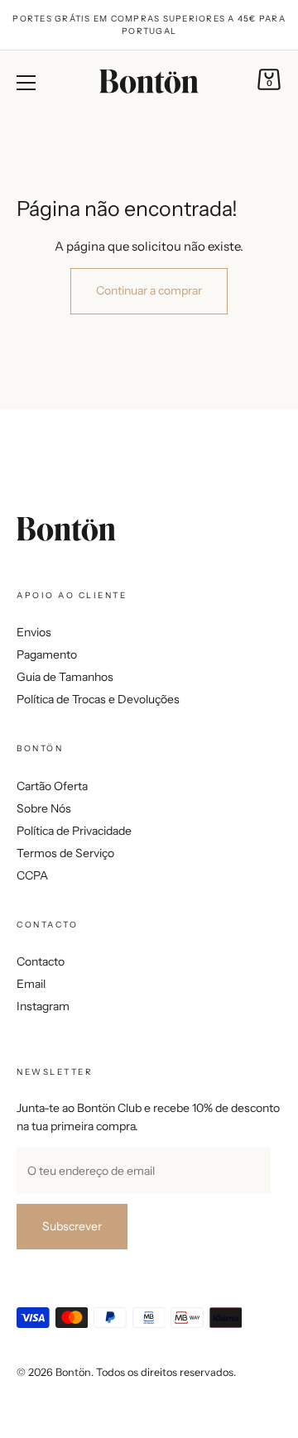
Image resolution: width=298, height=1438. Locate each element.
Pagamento (47, 654)
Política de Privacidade (74, 830)
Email (31, 983)
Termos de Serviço (65, 853)
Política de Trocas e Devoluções (98, 699)
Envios (34, 632)
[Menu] (26, 83)
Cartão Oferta (52, 786)
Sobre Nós (44, 808)
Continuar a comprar (149, 290)
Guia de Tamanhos (65, 676)
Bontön (73, 1372)
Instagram (43, 1006)
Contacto (41, 961)
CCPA (32, 875)
